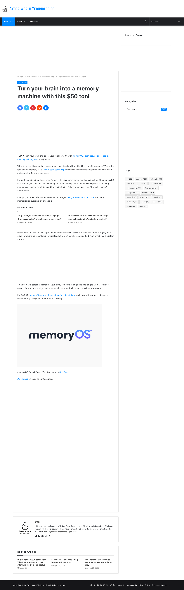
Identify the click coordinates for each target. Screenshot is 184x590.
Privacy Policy (144, 585)
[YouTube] (43, 536)
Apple (131, 184)
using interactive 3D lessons (80, 197)
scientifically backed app (54, 169)
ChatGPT (155, 184)
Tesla (143, 206)
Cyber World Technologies (38, 585)
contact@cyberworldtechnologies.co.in (60, 532)
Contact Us (33, 21)
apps (142, 184)
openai (157, 202)
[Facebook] (39, 536)
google (131, 197)
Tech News (8, 21)
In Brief (144, 197)
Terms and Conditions (161, 585)
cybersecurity (134, 188)
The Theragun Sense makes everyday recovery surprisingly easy (99, 562)
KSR (37, 522)
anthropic (156, 179)
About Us (21, 21)
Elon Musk (151, 188)
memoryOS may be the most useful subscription (52, 295)
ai (130, 179)
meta (157, 197)
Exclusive (148, 193)
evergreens (132, 193)
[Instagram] (46, 536)
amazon (141, 179)
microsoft (132, 202)
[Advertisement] (66, 48)
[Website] (36, 536)
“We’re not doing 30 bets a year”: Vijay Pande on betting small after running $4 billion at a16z (32, 562)
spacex (131, 206)
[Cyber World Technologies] (29, 8)
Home (22, 77)
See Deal (63, 372)
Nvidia (145, 202)
